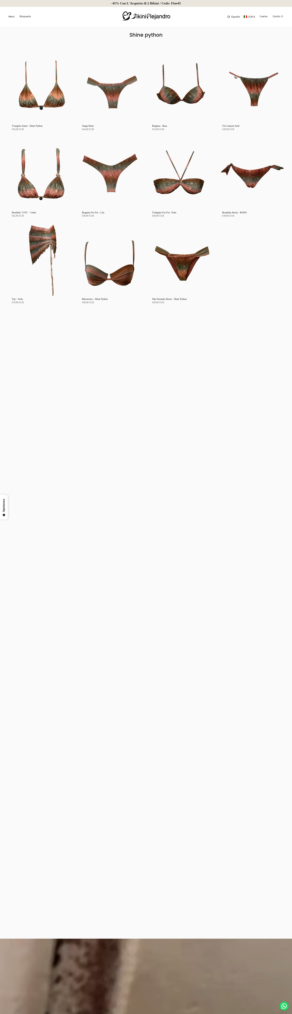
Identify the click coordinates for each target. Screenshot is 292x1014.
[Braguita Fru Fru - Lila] (111, 173)
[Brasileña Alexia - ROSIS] (251, 173)
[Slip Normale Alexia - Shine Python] (181, 260)
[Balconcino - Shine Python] (111, 260)
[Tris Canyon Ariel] (251, 87)
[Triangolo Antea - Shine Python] (40, 87)
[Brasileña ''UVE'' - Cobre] (40, 173)
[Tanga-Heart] (111, 87)
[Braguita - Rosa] (181, 87)
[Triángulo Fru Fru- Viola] (181, 173)
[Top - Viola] (40, 260)
